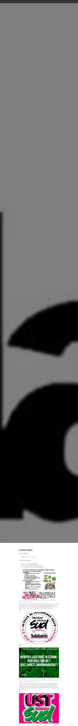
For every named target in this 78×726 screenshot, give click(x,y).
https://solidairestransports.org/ (31, 557)
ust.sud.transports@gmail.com (30, 556)
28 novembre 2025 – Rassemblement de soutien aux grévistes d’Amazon (37, 601)
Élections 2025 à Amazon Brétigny (31, 643)
